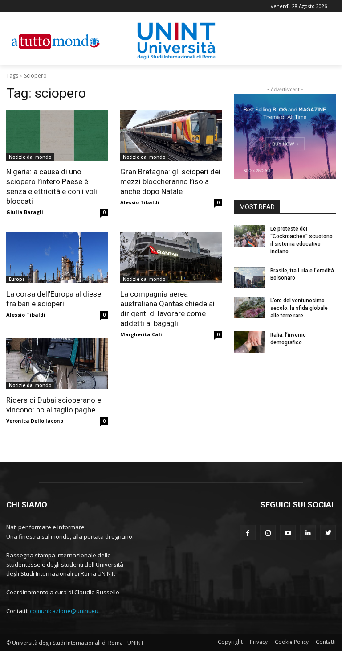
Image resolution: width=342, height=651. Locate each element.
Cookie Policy (292, 642)
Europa (17, 279)
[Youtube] (288, 532)
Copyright (230, 642)
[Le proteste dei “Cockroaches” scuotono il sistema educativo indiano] (249, 236)
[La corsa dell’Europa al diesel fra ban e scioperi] (57, 257)
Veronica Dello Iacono (34, 420)
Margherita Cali (141, 334)
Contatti (326, 642)
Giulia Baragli (24, 212)
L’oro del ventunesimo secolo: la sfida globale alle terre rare (299, 308)
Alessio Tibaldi (139, 202)
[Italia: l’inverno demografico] (249, 342)
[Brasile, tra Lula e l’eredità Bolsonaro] (249, 277)
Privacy (259, 642)
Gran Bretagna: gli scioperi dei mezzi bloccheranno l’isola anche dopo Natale (170, 181)
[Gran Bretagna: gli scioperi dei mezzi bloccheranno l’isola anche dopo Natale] (171, 135)
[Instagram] (268, 532)
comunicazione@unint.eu (64, 611)
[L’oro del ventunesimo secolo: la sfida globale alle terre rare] (249, 307)
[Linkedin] (308, 532)
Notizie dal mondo (30, 157)
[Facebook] (248, 532)
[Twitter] (328, 532)
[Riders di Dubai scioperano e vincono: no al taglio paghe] (57, 363)
